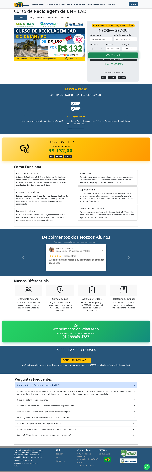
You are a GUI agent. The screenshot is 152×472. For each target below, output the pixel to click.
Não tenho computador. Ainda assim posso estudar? (39, 423)
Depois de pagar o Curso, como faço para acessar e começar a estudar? (47, 429)
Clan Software (32, 450)
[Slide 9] (90, 267)
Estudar (133, 4)
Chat (58, 457)
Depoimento (66, 4)
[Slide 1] (70, 128)
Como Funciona (53, 4)
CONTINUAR (113, 55)
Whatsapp (60, 461)
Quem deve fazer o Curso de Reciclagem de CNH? (38, 385)
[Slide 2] (74, 128)
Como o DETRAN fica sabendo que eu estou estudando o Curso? (44, 435)
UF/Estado (94, 44)
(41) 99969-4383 (115, 64)
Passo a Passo (38, 4)
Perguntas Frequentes (96, 4)
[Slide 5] (74, 267)
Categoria (126, 44)
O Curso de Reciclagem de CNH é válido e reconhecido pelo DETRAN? (46, 406)
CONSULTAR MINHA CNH (76, 360)
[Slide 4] (82, 128)
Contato (111, 4)
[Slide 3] (78, 128)
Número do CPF (96, 35)
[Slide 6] (78, 267)
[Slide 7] (82, 267)
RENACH (109, 44)
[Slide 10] (94, 267)
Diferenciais (79, 4)
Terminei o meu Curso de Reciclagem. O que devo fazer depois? (44, 411)
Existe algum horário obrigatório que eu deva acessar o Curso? (43, 417)
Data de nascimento (122, 35)
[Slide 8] (86, 267)
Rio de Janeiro (104, 454)
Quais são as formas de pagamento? (32, 400)
